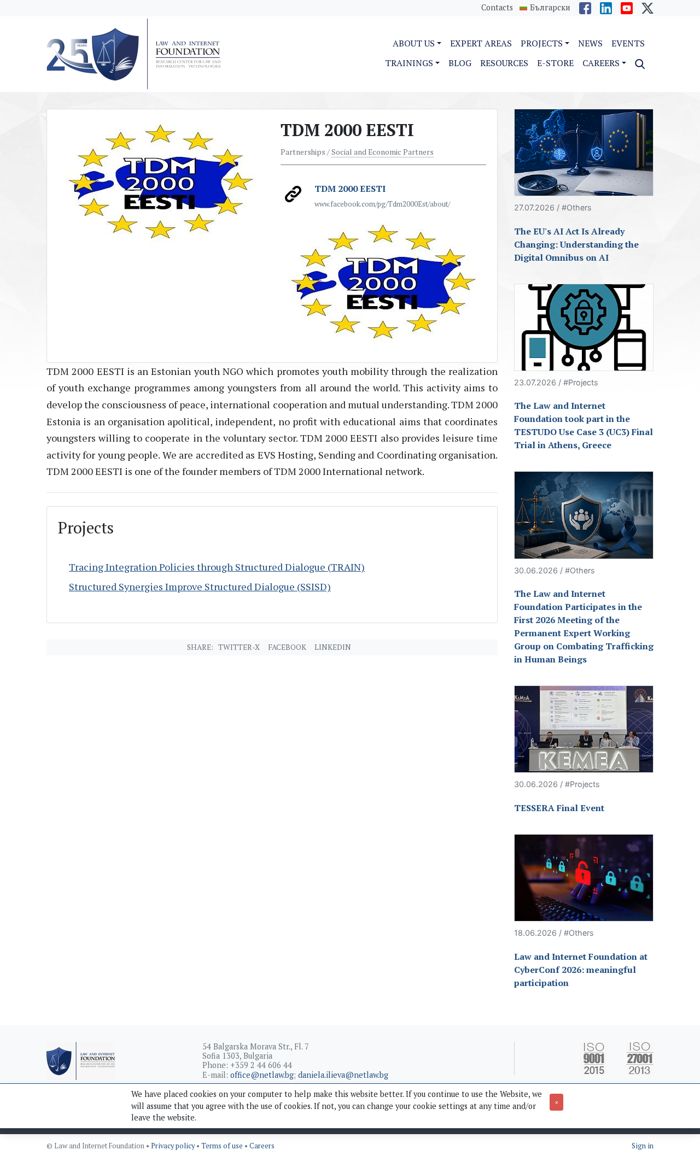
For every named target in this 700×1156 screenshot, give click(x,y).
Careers (262, 1146)
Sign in (643, 1146)
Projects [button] (542, 43)
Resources (504, 63)
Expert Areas (481, 43)
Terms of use (222, 1146)
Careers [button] (601, 63)
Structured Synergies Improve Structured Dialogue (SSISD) (200, 586)
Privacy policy (173, 1146)
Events (628, 43)
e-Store (555, 63)
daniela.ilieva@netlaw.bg (343, 1075)
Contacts (497, 7)
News (590, 43)
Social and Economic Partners (382, 152)
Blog (459, 63)
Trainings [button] (409, 63)
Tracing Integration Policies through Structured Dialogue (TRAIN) (217, 566)
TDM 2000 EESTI (350, 189)
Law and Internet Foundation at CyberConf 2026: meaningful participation (581, 969)
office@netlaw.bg (262, 1075)
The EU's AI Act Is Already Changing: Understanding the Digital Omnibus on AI (576, 244)
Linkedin (332, 647)
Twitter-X (239, 647)
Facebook (287, 647)
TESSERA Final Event (559, 808)
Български (550, 7)
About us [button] (414, 43)
